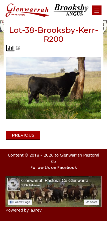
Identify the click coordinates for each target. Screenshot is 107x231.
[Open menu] (97, 10)
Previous (23, 135)
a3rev (36, 210)
